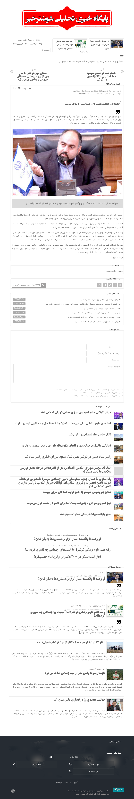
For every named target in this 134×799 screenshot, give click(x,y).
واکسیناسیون (111, 271)
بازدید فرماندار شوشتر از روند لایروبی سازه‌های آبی (101, 308)
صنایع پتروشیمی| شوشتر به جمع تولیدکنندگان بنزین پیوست (77, 492)
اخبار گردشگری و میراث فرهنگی (91, 91)
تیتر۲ (74, 91)
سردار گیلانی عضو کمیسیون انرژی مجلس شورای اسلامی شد (76, 412)
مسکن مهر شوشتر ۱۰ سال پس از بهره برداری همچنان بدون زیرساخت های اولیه (33, 74)
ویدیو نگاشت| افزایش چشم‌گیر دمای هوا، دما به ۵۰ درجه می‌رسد (96, 321)
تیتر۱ (78, 91)
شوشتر (120, 271)
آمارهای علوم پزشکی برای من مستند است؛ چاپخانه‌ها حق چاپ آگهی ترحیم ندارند (63, 423)
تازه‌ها (108, 406)
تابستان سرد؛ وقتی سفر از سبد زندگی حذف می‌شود (75, 673)
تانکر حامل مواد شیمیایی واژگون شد (90, 434)
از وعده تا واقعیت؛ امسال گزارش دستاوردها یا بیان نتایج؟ (99, 45)
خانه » (118, 91)
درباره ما (59, 782)
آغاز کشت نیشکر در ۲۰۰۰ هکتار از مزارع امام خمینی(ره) (67, 557)
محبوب (117, 406)
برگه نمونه (68, 782)
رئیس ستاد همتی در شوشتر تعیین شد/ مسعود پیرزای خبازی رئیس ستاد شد (68, 457)
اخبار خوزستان (107, 91)
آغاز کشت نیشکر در (103, 61)
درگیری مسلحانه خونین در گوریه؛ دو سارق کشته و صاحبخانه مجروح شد (94, 313)
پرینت (25, 88)
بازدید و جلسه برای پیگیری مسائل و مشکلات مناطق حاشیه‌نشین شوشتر (93, 317)
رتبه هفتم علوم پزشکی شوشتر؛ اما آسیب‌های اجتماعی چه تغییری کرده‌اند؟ (67, 550)
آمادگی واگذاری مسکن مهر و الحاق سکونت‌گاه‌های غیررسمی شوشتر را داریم (66, 446)
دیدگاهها (98, 406)
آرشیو (114, 91)
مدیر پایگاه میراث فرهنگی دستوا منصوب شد (85, 514)
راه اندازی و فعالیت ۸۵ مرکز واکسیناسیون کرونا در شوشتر (93, 104)
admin (82, 93)
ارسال (15, 88)
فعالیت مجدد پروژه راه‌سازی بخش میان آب (79, 700)
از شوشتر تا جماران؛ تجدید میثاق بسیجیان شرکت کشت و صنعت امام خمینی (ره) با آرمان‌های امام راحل (82, 304)
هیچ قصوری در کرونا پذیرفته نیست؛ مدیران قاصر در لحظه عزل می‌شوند (69, 503)
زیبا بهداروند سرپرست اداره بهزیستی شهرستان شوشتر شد (98, 299)
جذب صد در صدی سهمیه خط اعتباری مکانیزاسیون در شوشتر (101, 74)
